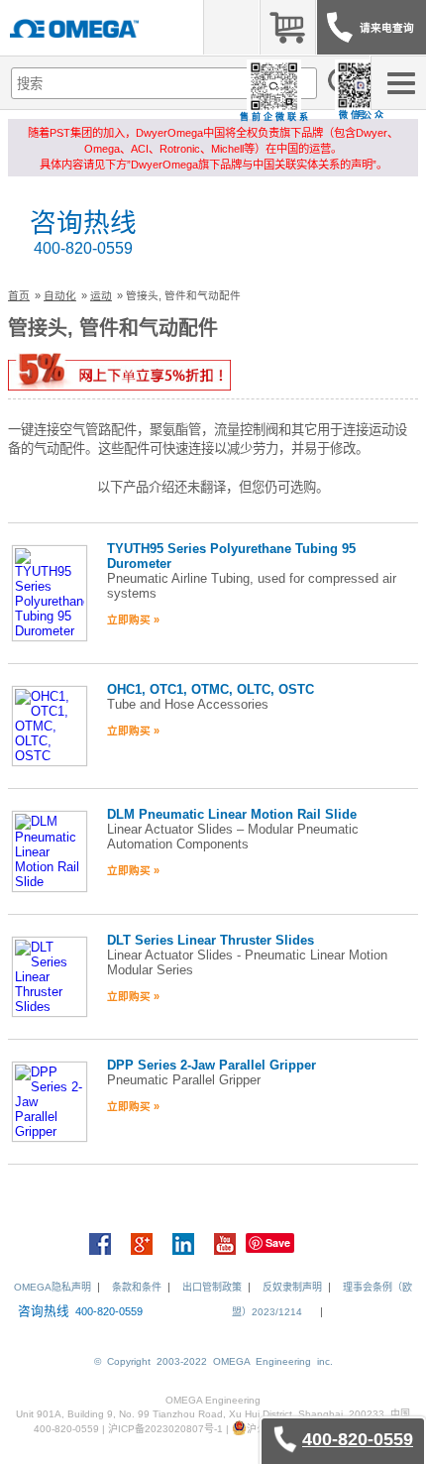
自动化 (60, 295)
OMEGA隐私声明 (52, 1287)
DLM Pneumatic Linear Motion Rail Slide (232, 814)
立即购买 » (133, 619)
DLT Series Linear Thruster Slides (210, 940)
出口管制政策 (212, 1287)
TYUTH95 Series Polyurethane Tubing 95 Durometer (231, 556)
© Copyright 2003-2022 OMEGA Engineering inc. (213, 1361)
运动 (101, 295)
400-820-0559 (83, 248)
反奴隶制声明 (292, 1287)
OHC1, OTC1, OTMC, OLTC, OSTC (210, 689)
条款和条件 (136, 1287)
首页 (19, 295)
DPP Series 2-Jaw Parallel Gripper (211, 1065)
